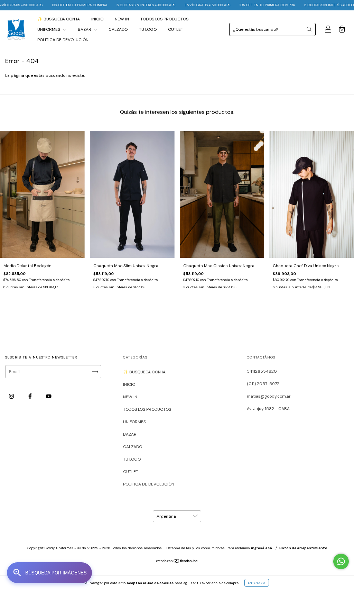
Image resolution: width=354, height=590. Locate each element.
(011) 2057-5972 (263, 384)
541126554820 (262, 371)
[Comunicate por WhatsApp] (341, 561)
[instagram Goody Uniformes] (12, 396)
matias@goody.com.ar (269, 396)
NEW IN (122, 19)
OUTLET (175, 29)
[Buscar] (309, 29)
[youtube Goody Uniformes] (49, 396)
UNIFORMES (49, 29)
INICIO (97, 19)
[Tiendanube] (177, 562)
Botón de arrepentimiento (303, 548)
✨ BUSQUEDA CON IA (58, 19)
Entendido (256, 582)
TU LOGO (148, 29)
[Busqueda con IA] (49, 572)
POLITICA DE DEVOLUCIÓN (62, 40)
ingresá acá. (262, 548)
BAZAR (85, 29)
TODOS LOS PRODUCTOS (164, 19)
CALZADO (118, 29)
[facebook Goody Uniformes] (30, 396)
